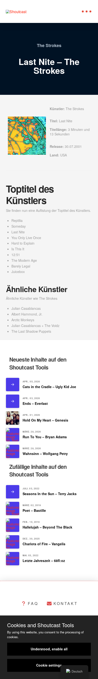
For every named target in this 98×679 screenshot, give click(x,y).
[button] (86, 11)
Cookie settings (49, 665)
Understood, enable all (49, 649)
